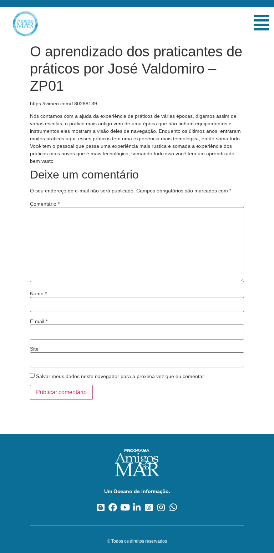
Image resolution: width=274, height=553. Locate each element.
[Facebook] (113, 507)
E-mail (38, 321)
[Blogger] (101, 507)
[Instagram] (161, 507)
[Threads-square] (149, 507)
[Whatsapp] (173, 507)
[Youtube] (125, 507)
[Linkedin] (137, 507)
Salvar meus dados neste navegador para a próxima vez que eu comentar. (120, 376)
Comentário (45, 203)
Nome (38, 293)
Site (34, 348)
